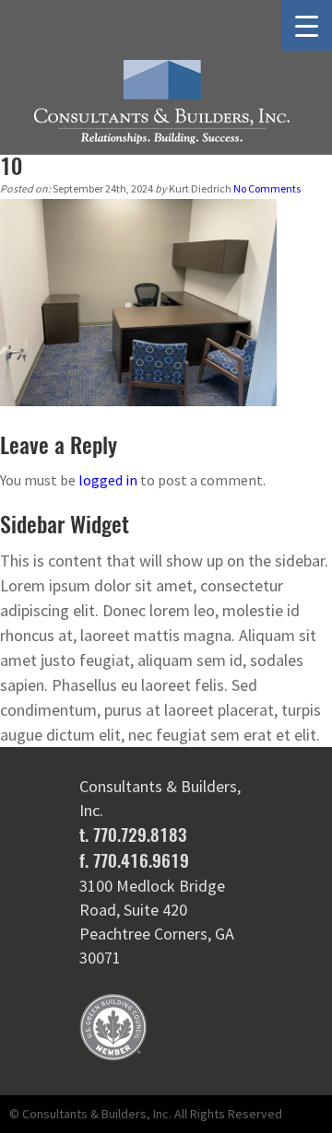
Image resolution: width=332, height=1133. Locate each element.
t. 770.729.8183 (132, 835)
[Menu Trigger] (306, 25)
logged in (107, 480)
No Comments (267, 188)
